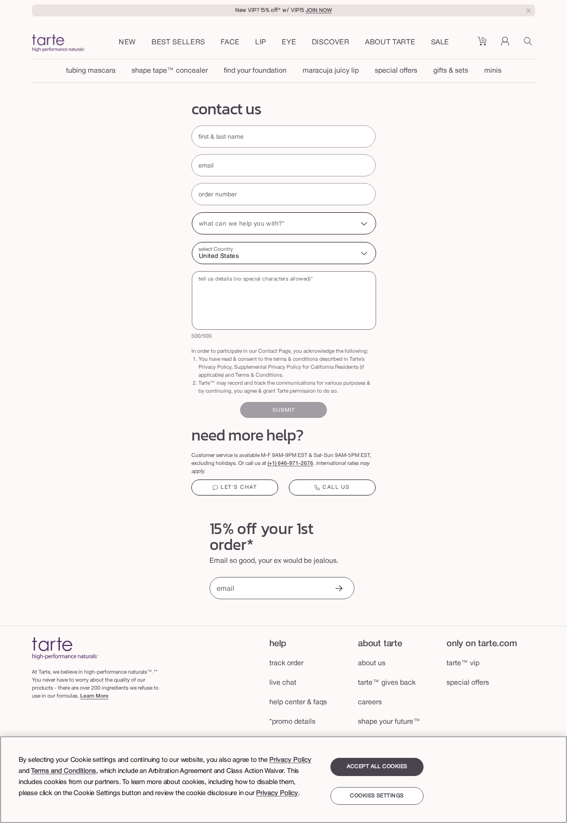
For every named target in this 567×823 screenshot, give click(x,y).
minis (492, 71)
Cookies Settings (377, 795)
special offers (396, 71)
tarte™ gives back (387, 683)
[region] (283, 779)
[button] (230, 43)
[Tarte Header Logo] (58, 44)
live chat (282, 683)
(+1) (273, 463)
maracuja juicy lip (331, 71)
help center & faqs (298, 702)
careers (370, 702)
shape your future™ (389, 722)
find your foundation (255, 71)
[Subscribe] (338, 589)
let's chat (239, 487)
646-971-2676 (295, 463)
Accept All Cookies (377, 766)
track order (286, 663)
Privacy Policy (290, 760)
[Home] (65, 648)
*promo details (292, 722)
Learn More (94, 696)
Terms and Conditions (63, 771)
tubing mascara (91, 71)
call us (336, 487)
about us (371, 663)
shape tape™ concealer (170, 71)
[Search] (529, 44)
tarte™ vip (463, 663)
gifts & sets (450, 71)
